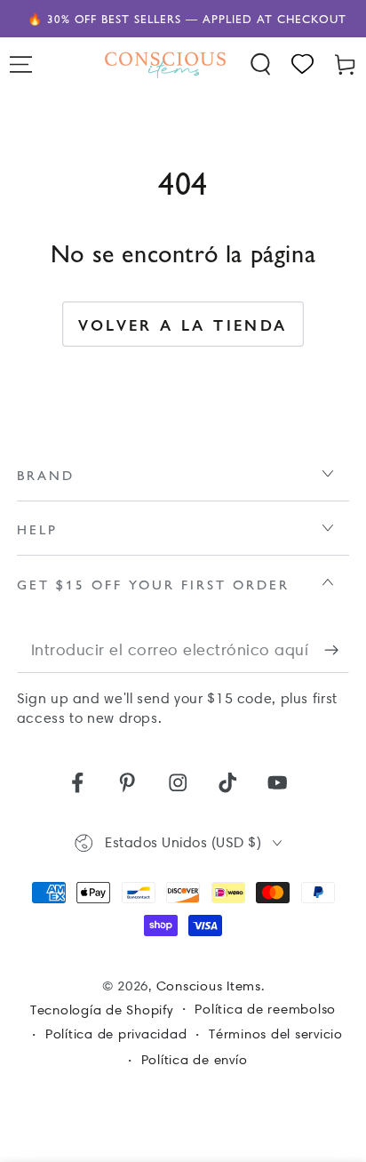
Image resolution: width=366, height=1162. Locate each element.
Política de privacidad (116, 1034)
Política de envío (194, 1060)
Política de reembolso (265, 1009)
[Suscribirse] (337, 650)
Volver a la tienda (182, 324)
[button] (261, 64)
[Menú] (21, 64)
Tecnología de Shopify (101, 1010)
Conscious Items (208, 986)
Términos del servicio (276, 1034)
